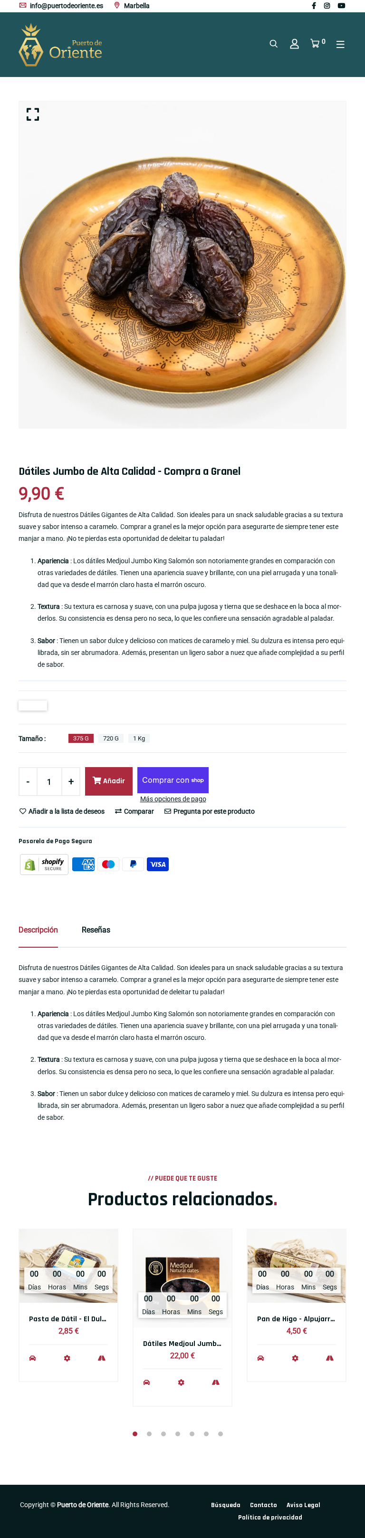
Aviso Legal (303, 1505)
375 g (81, 738)
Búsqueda (225, 1505)
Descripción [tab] (38, 929)
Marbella (136, 6)
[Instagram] (327, 6)
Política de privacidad (270, 1517)
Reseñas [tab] (96, 929)
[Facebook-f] (314, 6)
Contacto (263, 1505)
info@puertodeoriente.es (66, 6)
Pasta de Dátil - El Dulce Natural (82, 1319)
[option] (182, 265)
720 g (111, 738)
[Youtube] (341, 6)
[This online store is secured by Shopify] (45, 863)
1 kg (139, 738)
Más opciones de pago (173, 799)
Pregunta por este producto (213, 811)
